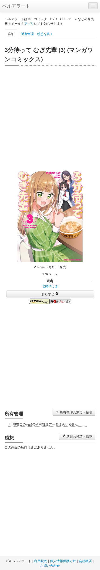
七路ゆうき (50, 285)
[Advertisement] (50, 118)
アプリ (29, 23)
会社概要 (85, 560)
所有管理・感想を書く (37, 33)
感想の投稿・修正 (78, 436)
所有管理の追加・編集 (75, 412)
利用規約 (40, 560)
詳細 (11, 33)
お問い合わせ (50, 565)
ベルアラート (16, 5)
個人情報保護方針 (63, 560)
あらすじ (48, 294)
